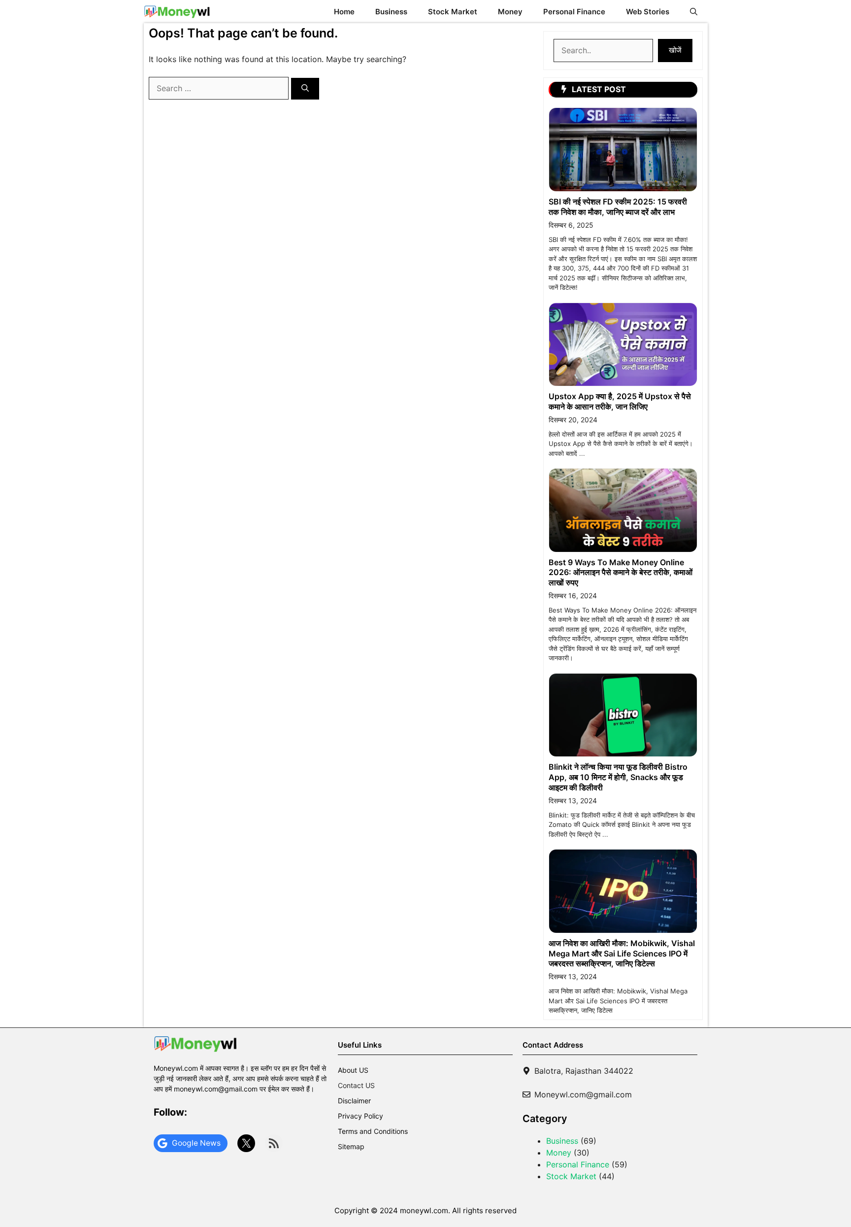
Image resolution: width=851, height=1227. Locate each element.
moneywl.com (424, 1210)
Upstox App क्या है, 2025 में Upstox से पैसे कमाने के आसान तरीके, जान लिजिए (620, 401)
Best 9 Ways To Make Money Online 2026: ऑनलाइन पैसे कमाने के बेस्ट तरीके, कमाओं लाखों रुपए (620, 572)
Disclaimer (354, 1100)
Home (344, 11)
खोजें (675, 50)
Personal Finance (574, 11)
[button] (694, 11)
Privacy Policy (360, 1116)
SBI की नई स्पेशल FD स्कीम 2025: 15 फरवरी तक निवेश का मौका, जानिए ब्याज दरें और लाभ (618, 207)
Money (510, 11)
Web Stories (647, 11)
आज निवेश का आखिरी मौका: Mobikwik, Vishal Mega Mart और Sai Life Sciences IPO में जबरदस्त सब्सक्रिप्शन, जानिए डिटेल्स (622, 953)
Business (391, 11)
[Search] (305, 89)
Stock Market (452, 11)
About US (353, 1070)
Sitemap (351, 1146)
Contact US (356, 1085)
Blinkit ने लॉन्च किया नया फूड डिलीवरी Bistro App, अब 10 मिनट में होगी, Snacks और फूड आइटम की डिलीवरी (618, 777)
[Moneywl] (177, 11)
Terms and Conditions (373, 1131)
